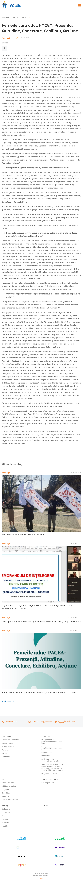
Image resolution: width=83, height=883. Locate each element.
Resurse (45, 806)
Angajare (5, 789)
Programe (46, 736)
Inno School (46, 756)
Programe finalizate (49, 773)
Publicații (5, 823)
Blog (4, 816)
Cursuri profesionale (10, 800)
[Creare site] (41, 878)
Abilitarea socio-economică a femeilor (50, 760)
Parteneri (5, 750)
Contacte (6, 757)
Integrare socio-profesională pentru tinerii (52, 748)
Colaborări (6, 809)
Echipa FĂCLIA (7, 743)
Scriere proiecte (8, 783)
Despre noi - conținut (10, 740)
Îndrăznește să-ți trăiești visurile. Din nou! (23, 534)
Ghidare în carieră (9, 786)
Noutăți (15, 18)
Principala (5, 18)
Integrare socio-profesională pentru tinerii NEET (52, 742)
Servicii (5, 779)
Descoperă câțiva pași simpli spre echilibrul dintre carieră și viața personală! (41, 621)
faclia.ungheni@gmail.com (42, 722)
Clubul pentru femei (50, 779)
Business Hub (47, 752)
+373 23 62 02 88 (11, 722)
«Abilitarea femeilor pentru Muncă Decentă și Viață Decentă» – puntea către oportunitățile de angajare (52, 767)
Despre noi (6, 736)
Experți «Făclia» (8, 746)
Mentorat (5, 796)
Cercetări (5, 819)
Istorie (4, 753)
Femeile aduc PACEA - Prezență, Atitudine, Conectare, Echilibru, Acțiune (39, 692)
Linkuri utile (6, 812)
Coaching (6, 793)
